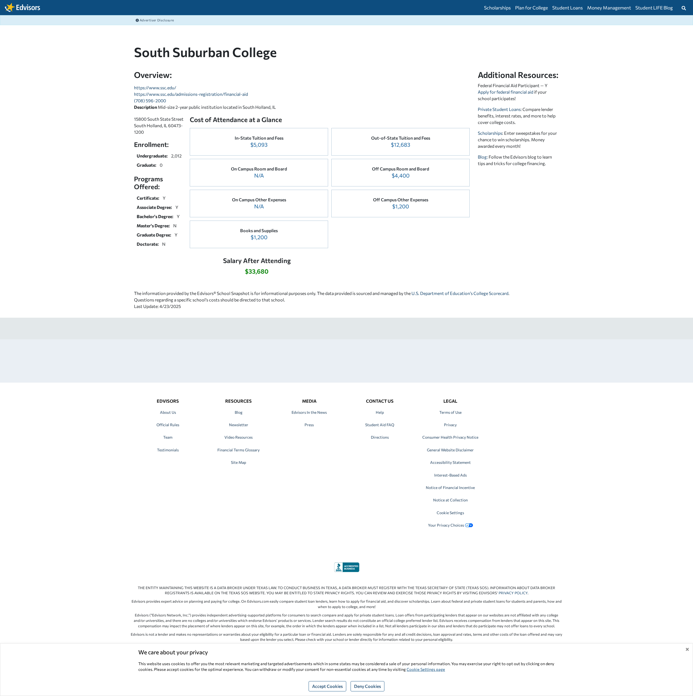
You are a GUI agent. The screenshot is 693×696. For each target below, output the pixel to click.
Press (309, 424)
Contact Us (380, 400)
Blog (239, 412)
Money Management (609, 8)
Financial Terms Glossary (238, 450)
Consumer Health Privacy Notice (450, 437)
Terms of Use (450, 412)
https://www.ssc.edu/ (155, 87)
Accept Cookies (327, 686)
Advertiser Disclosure (156, 20)
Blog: (483, 156)
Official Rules (167, 424)
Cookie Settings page (426, 669)
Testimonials (168, 450)
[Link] (346, 566)
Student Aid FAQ (379, 424)
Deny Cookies (367, 686)
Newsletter (238, 424)
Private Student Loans (499, 109)
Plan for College (531, 8)
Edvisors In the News (309, 412)
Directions (380, 437)
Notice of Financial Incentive (450, 487)
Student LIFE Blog (654, 8)
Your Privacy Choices (446, 525)
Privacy (450, 424)
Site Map (238, 462)
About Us (168, 412)
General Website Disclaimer (450, 450)
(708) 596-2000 (150, 100)
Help (380, 412)
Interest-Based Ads (450, 475)
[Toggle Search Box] (683, 7)
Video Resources (238, 437)
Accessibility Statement (450, 462)
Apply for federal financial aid (505, 91)
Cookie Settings (450, 512)
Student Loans (567, 8)
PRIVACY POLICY (513, 593)
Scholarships (497, 8)
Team (167, 437)
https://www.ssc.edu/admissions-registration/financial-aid (191, 94)
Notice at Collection (450, 500)
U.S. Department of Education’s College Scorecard (459, 293)
